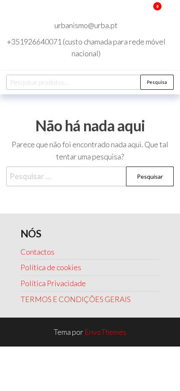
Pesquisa (157, 82)
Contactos (37, 251)
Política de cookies (51, 267)
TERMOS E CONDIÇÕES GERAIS (76, 299)
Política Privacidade (53, 283)
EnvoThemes (105, 331)
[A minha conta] (145, 11)
